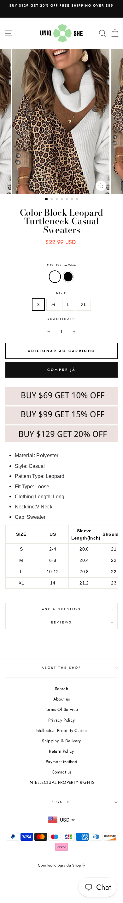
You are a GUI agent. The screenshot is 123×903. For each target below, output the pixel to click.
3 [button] (57, 199)
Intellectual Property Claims (62, 730)
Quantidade (62, 319)
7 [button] (77, 199)
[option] (61, 5)
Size (61, 293)
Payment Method (61, 761)
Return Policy (61, 751)
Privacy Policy (61, 720)
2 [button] (52, 199)
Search (61, 688)
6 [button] (72, 199)
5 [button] (67, 199)
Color (61, 265)
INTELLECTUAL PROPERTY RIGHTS (61, 782)
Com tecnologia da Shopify (61, 865)
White (55, 276)
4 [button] (62, 199)
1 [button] (46, 199)
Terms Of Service (61, 709)
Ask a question (61, 609)
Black (68, 276)
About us (61, 699)
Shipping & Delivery (61, 741)
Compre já (61, 369)
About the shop (61, 667)
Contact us (61, 772)
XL (83, 304)
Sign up (61, 802)
